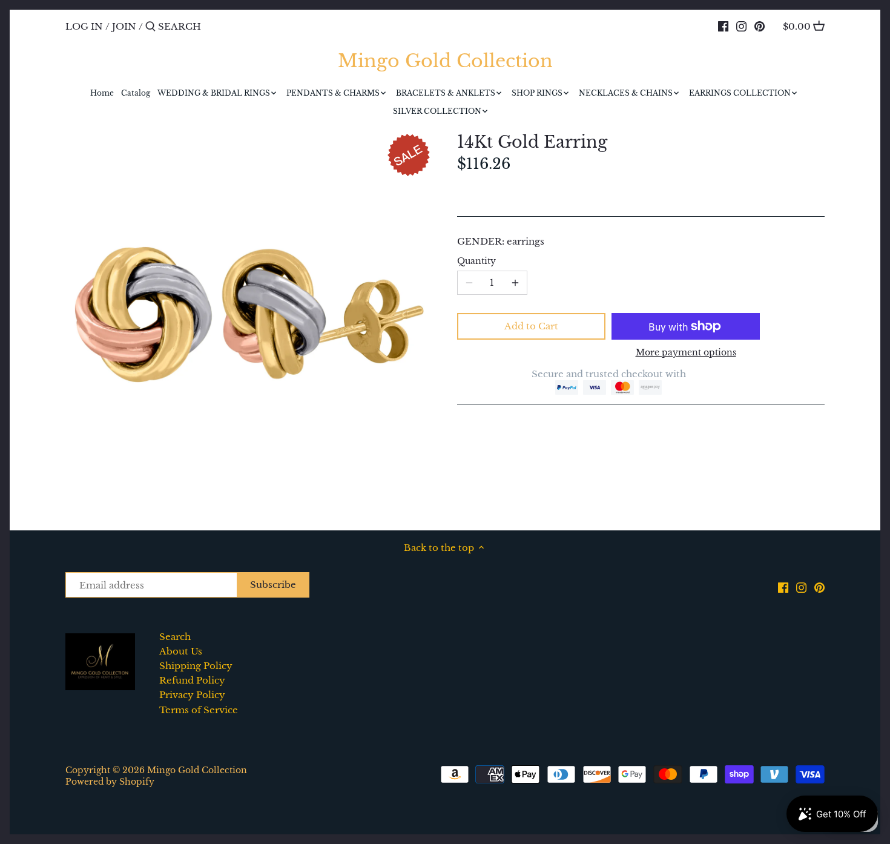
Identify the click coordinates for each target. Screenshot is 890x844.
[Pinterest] (759, 26)
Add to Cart (531, 326)
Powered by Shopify (109, 782)
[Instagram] (741, 26)
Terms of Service (198, 710)
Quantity (476, 261)
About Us (180, 651)
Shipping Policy (195, 665)
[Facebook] (723, 26)
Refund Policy (192, 680)
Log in (84, 26)
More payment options (686, 352)
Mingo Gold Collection (445, 61)
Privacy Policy (192, 695)
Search (175, 636)
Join (124, 26)
